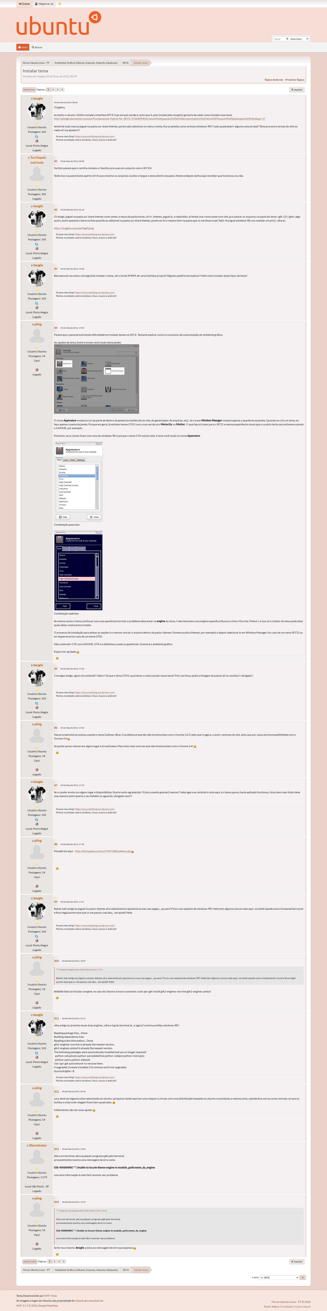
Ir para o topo (30, 1262)
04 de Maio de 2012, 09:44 (74, 1091)
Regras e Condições (282, 1306)
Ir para (255, 1277)
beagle (38, 98)
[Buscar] (287, 38)
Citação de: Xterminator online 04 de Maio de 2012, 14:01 (83, 1210)
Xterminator (38, 1145)
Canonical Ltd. (95, 1300)
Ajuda (267, 1306)
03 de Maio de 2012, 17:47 (72, 902)
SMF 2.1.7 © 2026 (26, 1305)
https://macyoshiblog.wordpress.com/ (95, 136)
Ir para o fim (29, 90)
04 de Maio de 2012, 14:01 (74, 1149)
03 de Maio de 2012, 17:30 (72, 728)
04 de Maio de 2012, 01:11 (74, 1018)
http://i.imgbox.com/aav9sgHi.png (74, 228)
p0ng (38, 324)
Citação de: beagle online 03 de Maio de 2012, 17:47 (81, 969)
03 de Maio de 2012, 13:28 (72, 269)
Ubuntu (79, 1300)
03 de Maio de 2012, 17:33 (72, 785)
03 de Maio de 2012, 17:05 (72, 328)
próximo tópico (294, 79)
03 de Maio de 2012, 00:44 (66, 102)
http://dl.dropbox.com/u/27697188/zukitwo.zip (103, 851)
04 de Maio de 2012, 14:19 (74, 1202)
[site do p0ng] (37, 369)
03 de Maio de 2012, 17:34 (72, 844)
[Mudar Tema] (60, 4)
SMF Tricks (50, 1295)
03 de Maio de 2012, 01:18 (72, 210)
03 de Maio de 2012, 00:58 (72, 161)
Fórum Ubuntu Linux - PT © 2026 (291, 1301)
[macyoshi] (37, 141)
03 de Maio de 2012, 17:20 (72, 669)
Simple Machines (48, 1305)
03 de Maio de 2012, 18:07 (74, 961)
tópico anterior (273, 79)
